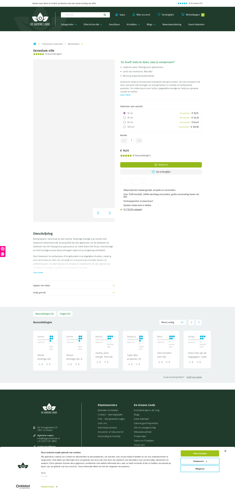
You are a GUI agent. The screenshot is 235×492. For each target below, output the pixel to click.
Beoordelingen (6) (44, 314)
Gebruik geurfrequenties (146, 423)
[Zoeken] (105, 15)
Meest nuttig (167, 322)
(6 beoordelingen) (53, 54)
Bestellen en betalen (108, 410)
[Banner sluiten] (225, 451)
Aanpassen (198, 461)
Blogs (136, 414)
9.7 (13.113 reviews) (132, 209)
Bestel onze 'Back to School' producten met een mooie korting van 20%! (64, 3)
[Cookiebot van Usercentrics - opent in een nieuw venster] (23, 487)
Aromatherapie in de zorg (146, 410)
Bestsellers (74, 44)
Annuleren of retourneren (110, 431)
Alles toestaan (200, 453)
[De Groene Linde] (40, 19)
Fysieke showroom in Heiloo (137, 205)
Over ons (102, 423)
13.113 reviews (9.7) (195, 3)
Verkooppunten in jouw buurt (138, 201)
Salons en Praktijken (144, 440)
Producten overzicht (52, 44)
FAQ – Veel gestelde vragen (111, 418)
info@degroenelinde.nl (48, 438)
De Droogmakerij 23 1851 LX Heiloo (47, 429)
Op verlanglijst (163, 172)
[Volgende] (110, 213)
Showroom (139, 444)
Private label (140, 436)
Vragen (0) (65, 314)
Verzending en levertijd (109, 436)
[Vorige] (98, 213)
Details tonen (47, 486)
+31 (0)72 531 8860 (47, 441)
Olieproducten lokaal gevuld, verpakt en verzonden (149, 190)
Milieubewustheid (142, 431)
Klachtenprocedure (107, 427)
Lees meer (125, 95)
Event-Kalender (141, 418)
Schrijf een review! (194, 377)
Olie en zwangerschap (145, 427)
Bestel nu (163, 164)
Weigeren (199, 469)
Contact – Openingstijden (110, 414)
